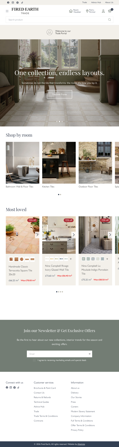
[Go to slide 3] (62, 121)
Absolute (81, 444)
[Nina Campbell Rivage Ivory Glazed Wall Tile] (59, 234)
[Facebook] (8, 2)
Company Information (81, 416)
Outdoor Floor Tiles (88, 186)
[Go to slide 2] (59, 121)
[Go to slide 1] (56, 121)
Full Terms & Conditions (82, 420)
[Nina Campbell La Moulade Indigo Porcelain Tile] (95, 234)
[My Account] (103, 11)
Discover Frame (59, 94)
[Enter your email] (89, 354)
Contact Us (39, 392)
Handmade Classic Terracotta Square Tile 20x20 (20, 270)
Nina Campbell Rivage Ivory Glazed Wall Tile (57, 267)
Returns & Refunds (42, 397)
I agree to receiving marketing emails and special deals (62, 360)
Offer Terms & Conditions (83, 425)
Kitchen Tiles (48, 186)
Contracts (38, 420)
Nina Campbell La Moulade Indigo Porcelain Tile (95, 269)
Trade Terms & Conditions (46, 416)
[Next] (37, 235)
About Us (109, 2)
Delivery (75, 392)
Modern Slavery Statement (83, 411)
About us (75, 388)
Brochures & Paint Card (45, 388)
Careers (74, 406)
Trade (84, 2)
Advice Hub (96, 2)
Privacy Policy (77, 430)
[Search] (109, 19)
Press (73, 402)
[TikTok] (22, 2)
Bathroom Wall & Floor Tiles (19, 186)
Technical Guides (41, 402)
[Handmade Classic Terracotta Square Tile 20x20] (22, 234)
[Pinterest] (17, 2)
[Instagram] (12, 2)
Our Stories (76, 397)
